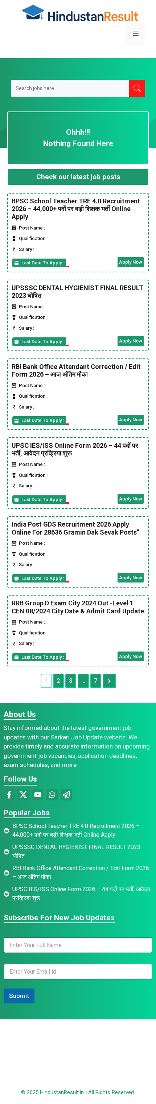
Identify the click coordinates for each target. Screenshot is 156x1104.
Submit (19, 995)
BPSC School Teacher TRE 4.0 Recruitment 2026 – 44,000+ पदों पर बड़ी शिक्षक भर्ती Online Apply (76, 208)
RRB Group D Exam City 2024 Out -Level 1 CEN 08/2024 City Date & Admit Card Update (78, 607)
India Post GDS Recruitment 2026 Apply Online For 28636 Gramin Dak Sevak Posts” (75, 528)
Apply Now (130, 262)
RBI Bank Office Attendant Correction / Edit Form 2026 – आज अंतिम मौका (76, 370)
